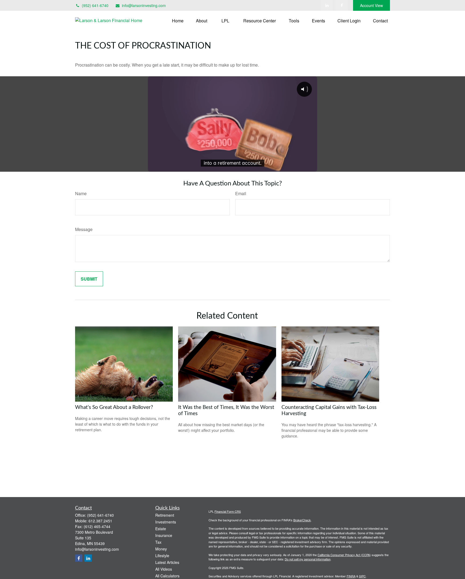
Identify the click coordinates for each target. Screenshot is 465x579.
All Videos (163, 569)
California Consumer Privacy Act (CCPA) (344, 555)
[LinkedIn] (327, 5)
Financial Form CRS (227, 511)
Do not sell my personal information (307, 559)
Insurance (163, 535)
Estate (160, 528)
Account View (371, 5)
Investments (165, 522)
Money (161, 549)
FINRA (351, 576)
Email (240, 193)
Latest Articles (167, 562)
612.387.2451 (100, 520)
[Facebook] (342, 5)
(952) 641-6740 (95, 5)
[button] (178, 20)
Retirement (164, 515)
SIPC (362, 576)
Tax (158, 542)
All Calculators (167, 575)
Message (84, 229)
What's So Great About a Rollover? (114, 407)
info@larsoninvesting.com (144, 5)
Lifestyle (162, 555)
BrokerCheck (302, 520)
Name (81, 193)
